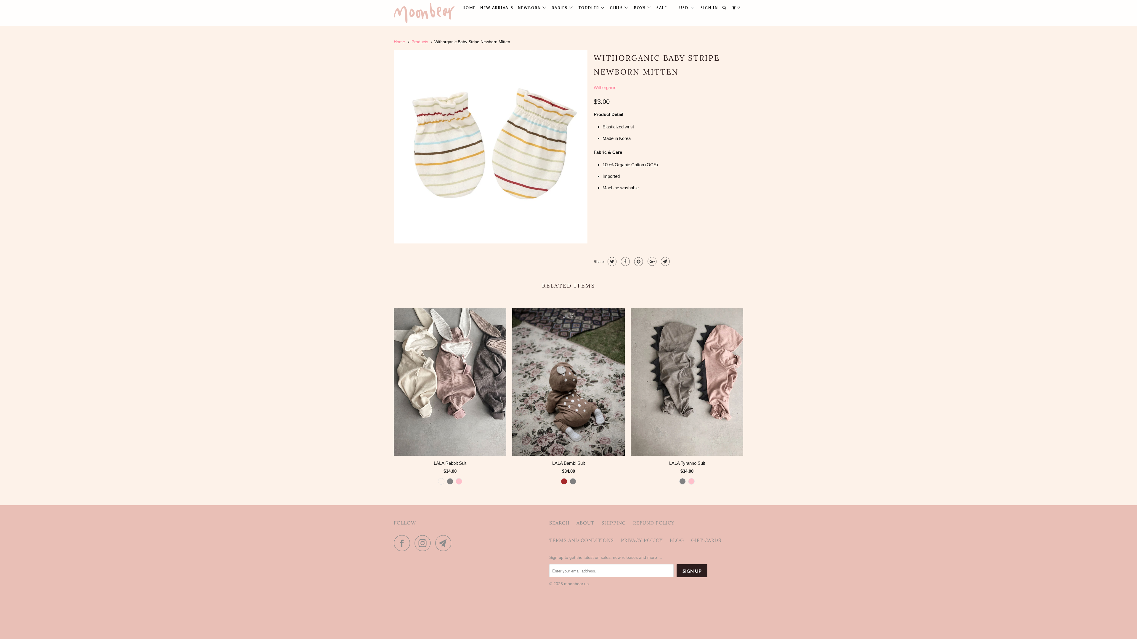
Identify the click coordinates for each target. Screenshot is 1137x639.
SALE (661, 8)
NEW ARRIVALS (496, 8)
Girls (617, 8)
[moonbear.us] (424, 13)
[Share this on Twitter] (611, 261)
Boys (640, 8)
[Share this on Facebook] (624, 261)
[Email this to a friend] (664, 261)
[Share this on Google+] (651, 261)
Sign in (709, 8)
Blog (677, 540)
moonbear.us (576, 583)
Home (469, 8)
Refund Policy (654, 523)
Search (559, 523)
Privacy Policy (642, 540)
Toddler (590, 8)
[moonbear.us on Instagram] (424, 543)
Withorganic (605, 87)
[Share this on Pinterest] (638, 261)
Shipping (613, 523)
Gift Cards (706, 540)
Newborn (530, 8)
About (585, 523)
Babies (560, 8)
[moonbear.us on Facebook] (403, 543)
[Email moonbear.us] (445, 543)
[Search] (724, 8)
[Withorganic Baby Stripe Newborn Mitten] (491, 147)
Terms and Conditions (581, 540)
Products (420, 41)
